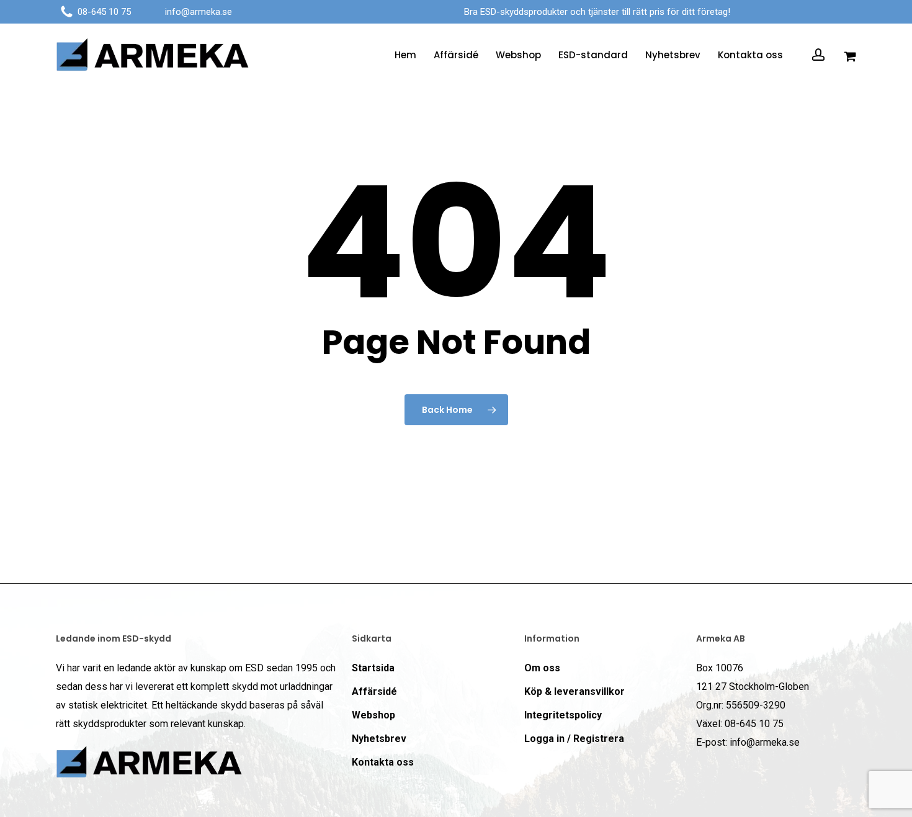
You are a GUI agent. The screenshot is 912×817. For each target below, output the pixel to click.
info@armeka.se (198, 11)
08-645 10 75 (104, 11)
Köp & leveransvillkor (574, 691)
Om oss (542, 668)
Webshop (373, 715)
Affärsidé (374, 691)
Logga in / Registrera (574, 738)
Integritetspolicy (563, 715)
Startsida (373, 668)
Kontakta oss (383, 762)
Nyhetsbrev (379, 738)
